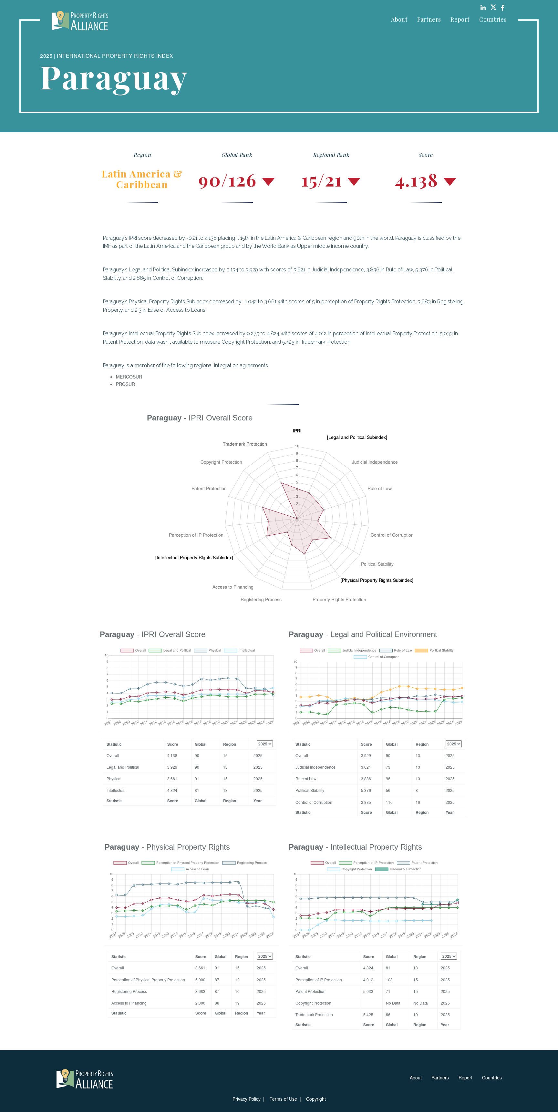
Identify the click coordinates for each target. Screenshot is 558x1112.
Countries (493, 19)
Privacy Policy (246, 1099)
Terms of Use (283, 1099)
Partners (429, 19)
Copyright (316, 1099)
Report (460, 19)
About (399, 19)
